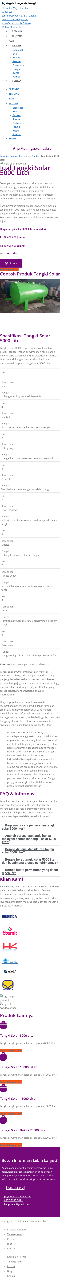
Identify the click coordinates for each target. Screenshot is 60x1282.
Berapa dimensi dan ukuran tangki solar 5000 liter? (28, 850)
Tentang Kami (14, 1234)
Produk (16, 45)
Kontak (16, 80)
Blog (9, 1243)
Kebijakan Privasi (16, 1229)
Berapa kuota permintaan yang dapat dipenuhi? (30, 871)
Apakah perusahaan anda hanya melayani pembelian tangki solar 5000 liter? (29, 839)
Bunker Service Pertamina (18, 61)
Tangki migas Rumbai (16, 72)
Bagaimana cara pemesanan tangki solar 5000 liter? (29, 826)
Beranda (17, 31)
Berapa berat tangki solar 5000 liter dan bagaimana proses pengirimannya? (30, 861)
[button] (3, 641)
